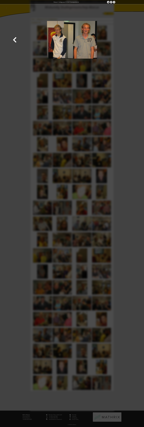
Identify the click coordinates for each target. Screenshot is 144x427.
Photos (55, 2)
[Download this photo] (108, 2)
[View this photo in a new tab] (111, 2)
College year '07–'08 (64, 2)
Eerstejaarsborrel (74, 2)
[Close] (114, 2)
